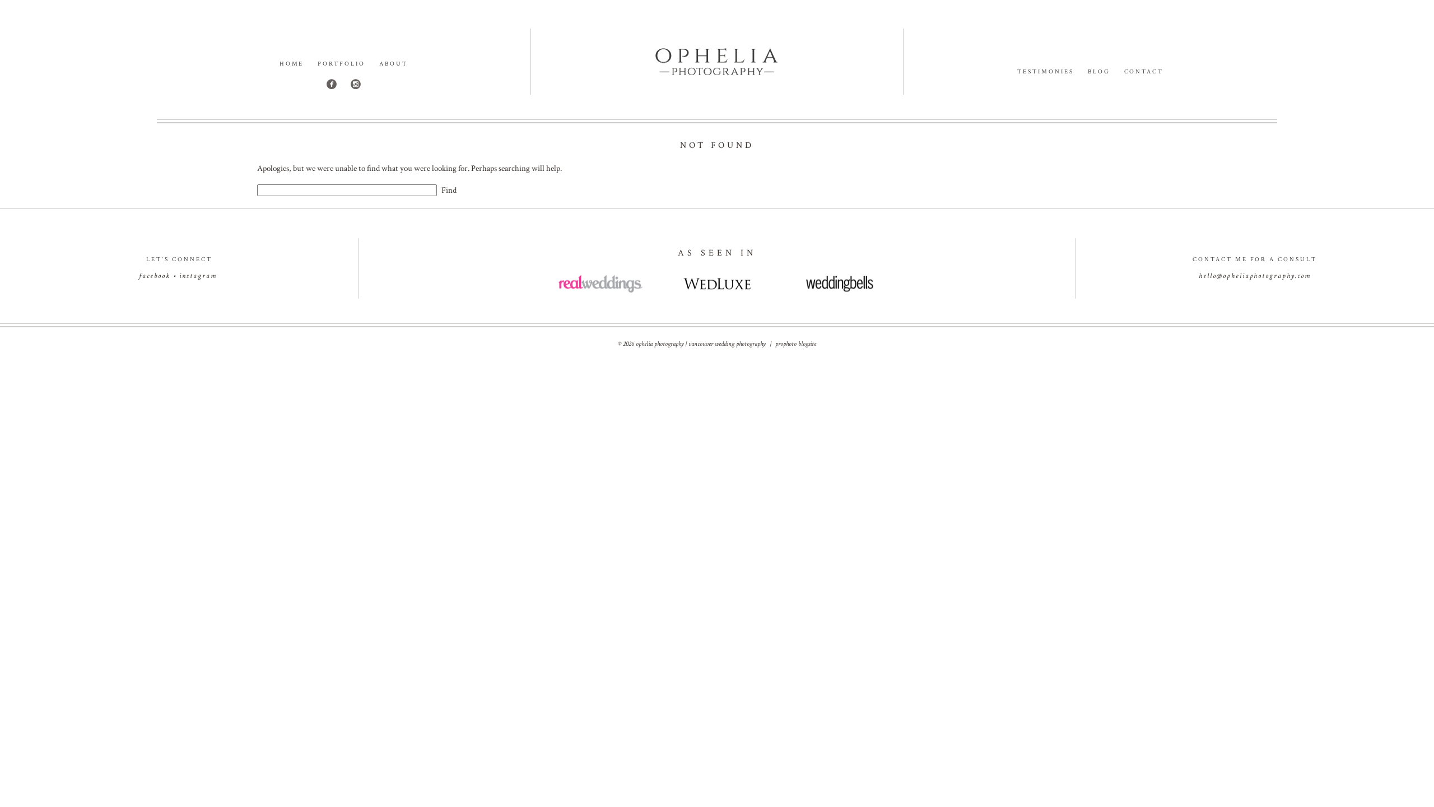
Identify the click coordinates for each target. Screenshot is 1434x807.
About (393, 64)
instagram (198, 276)
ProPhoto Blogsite (795, 344)
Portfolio (341, 64)
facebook (154, 276)
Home (292, 64)
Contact (1144, 72)
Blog (1099, 72)
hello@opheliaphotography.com (1255, 276)
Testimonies (1045, 72)
